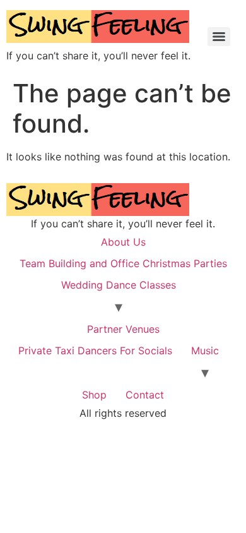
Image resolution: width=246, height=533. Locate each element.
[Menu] (219, 36)
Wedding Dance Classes (118, 284)
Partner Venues (123, 329)
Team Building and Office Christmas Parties (123, 263)
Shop (94, 394)
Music (205, 350)
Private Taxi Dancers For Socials (95, 350)
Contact (145, 394)
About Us (123, 242)
